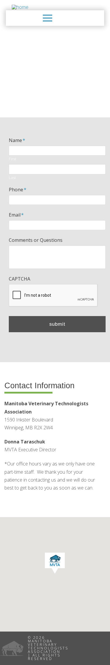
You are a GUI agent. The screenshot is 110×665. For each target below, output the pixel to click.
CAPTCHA (19, 279)
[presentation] (53, 295)
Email (16, 215)
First (12, 159)
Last (12, 178)
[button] (47, 17)
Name (17, 140)
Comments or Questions (35, 240)
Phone (17, 190)
